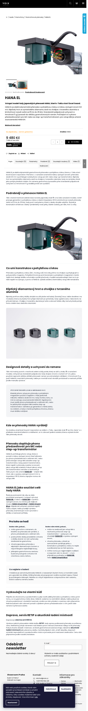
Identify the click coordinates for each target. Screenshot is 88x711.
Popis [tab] (10, 161)
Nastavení (12, 702)
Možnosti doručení (12, 125)
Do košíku (75, 142)
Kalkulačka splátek (16, 145)
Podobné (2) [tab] (45, 161)
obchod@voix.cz (42, 678)
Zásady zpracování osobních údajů (78, 689)
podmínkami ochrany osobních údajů (61, 654)
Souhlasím (66, 689)
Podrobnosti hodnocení (35, 92)
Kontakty (77, 694)
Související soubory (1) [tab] (61, 161)
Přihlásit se (51, 663)
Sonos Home (63, 682)
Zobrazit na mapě (13, 680)
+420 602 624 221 (42, 681)
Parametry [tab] (33, 161)
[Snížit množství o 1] (53, 142)
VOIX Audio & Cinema (44, 683)
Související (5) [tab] (21, 161)
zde (36, 697)
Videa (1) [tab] (76, 161)
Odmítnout (51, 689)
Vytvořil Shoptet (77, 704)
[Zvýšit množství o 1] (62, 142)
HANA (69, 132)
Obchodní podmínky (78, 682)
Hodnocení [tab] (44, 166)
